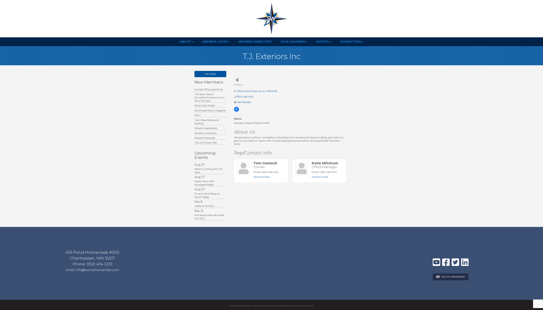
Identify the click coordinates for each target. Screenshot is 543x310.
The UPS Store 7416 (205, 142)
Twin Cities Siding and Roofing (206, 122)
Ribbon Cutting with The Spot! (208, 171)
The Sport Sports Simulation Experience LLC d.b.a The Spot (209, 97)
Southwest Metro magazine (210, 110)
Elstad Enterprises (204, 138)
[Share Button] (237, 80)
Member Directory (255, 41)
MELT (197, 115)
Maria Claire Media (204, 105)
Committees (350, 41)
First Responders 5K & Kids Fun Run (209, 217)
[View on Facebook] (236, 111)
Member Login (214, 41)
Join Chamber (293, 41)
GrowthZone (308, 306)
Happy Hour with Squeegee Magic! (204, 183)
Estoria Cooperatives (205, 128)
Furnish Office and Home (208, 89)
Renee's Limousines (205, 133)
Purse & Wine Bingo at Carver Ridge (207, 195)
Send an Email (261, 177)
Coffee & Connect (204, 206)
